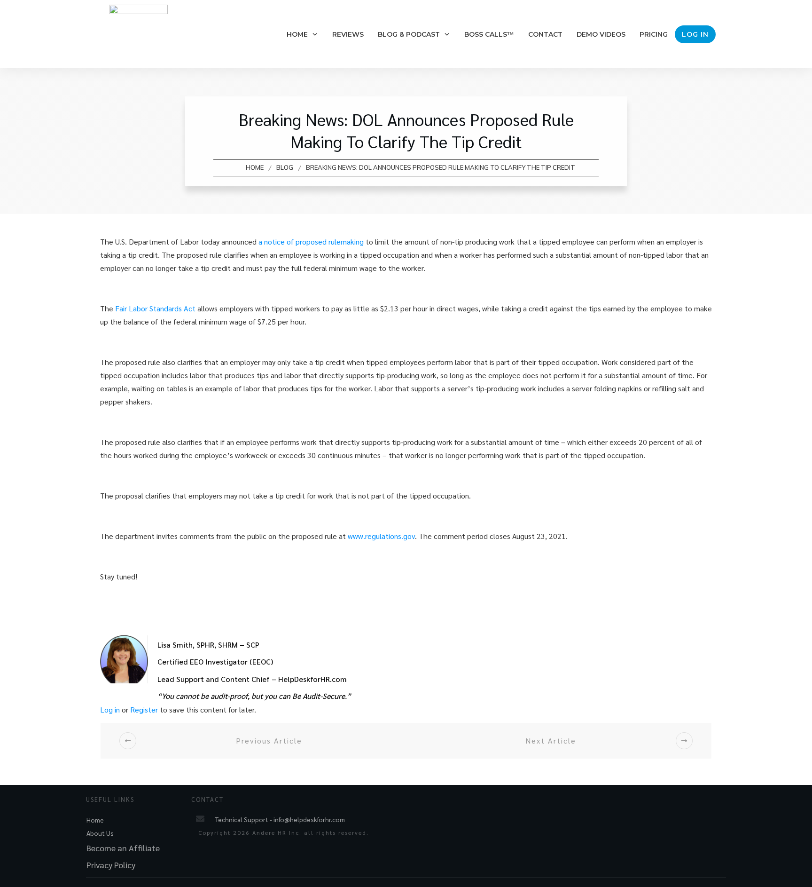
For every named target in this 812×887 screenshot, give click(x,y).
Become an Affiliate (123, 847)
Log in (110, 709)
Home (95, 820)
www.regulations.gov (381, 536)
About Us (100, 833)
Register (144, 709)
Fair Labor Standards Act (155, 308)
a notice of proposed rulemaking (311, 241)
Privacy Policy (110, 864)
